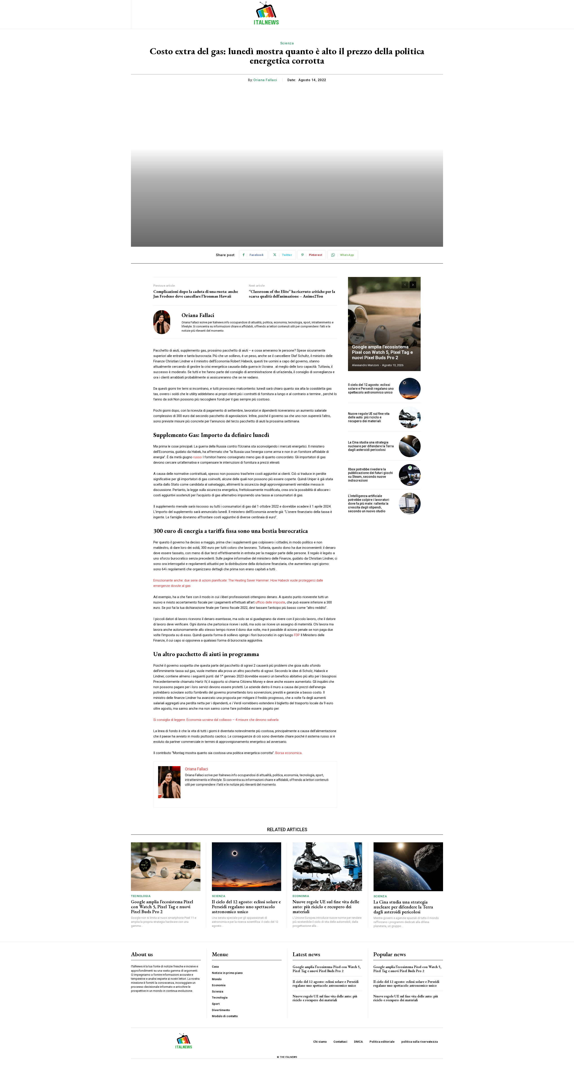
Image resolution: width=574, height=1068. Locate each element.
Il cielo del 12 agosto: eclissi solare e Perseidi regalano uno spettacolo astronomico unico (371, 388)
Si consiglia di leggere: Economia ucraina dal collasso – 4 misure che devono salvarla (215, 720)
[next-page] (413, 284)
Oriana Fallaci (265, 80)
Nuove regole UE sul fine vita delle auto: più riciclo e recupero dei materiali (368, 417)
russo (197, 457)
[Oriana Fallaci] (164, 322)
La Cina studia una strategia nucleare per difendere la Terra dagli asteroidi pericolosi (371, 446)
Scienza (287, 43)
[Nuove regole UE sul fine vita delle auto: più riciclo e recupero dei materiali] (410, 417)
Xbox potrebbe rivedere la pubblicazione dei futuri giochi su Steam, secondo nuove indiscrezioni (370, 474)
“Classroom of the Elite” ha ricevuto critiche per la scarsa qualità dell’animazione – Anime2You (292, 294)
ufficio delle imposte (270, 602)
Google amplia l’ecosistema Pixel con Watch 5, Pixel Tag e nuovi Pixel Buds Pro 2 (382, 352)
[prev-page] (405, 284)
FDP (297, 635)
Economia (301, 896)
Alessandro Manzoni (365, 365)
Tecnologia (140, 896)
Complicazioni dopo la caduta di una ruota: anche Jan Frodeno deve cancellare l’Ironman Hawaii (195, 294)
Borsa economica (288, 753)
